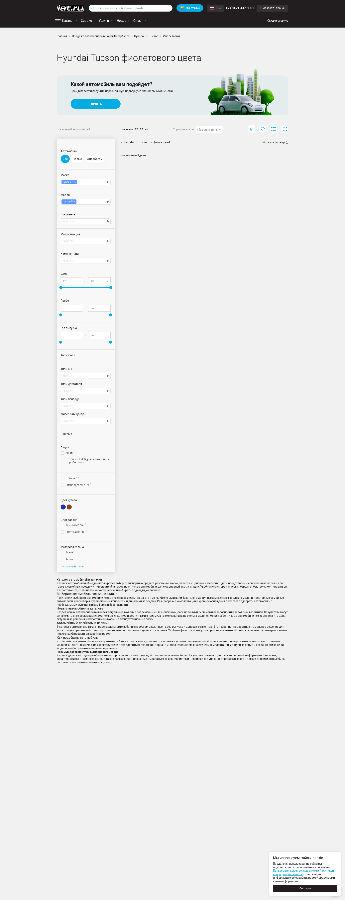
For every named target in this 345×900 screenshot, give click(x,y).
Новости (123, 21)
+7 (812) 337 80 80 (240, 8)
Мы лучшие (190, 8)
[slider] (60, 287)
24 (141, 129)
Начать (95, 104)
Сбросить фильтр (273, 142)
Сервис (86, 21)
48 (146, 129)
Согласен (305, 888)
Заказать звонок (274, 8)
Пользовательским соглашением (295, 870)
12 (136, 129)
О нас (137, 21)
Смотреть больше (72, 566)
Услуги (104, 21)
